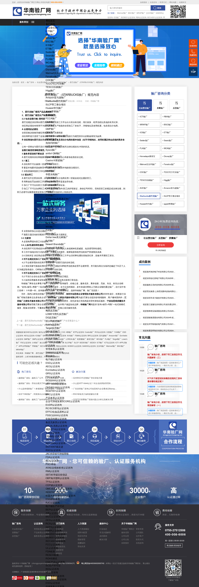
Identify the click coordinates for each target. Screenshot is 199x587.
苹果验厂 (35, 346)
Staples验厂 (52, 181)
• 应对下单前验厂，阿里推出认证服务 (33, 394)
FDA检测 (50, 551)
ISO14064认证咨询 (55, 443)
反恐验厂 (50, 286)
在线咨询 (153, 2)
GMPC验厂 (51, 251)
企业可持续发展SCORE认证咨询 (63, 401)
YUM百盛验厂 (53, 258)
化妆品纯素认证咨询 (56, 418)
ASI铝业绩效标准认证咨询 (59, 467)
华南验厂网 (29, 353)
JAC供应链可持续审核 (57, 453)
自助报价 (143, 2)
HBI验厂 (50, 191)
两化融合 (50, 356)
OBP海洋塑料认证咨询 (57, 478)
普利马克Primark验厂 (57, 289)
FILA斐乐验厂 (53, 219)
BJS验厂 (50, 240)
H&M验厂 (51, 170)
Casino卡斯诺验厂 (55, 160)
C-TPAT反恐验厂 (54, 342)
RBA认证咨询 (141, 17)
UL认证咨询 (52, 548)
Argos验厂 (51, 209)
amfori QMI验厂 (53, 153)
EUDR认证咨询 (54, 404)
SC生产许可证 (53, 565)
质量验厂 (50, 115)
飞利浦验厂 (51, 177)
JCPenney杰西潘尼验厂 (58, 198)
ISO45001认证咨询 (55, 534)
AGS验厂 (50, 212)
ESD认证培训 (53, 583)
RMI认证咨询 (52, 471)
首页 (22, 82)
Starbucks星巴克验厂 (57, 101)
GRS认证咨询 (53, 373)
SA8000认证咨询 (54, 352)
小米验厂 (50, 265)
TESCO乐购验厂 (54, 87)
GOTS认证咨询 (53, 527)
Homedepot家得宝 (55, 66)
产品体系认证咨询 (55, 397)
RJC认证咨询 (53, 502)
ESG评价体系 (53, 499)
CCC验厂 (51, 296)
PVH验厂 (50, 216)
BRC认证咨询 (53, 394)
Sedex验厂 (51, 52)
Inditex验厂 (51, 261)
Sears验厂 (51, 55)
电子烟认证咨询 (54, 359)
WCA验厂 (51, 62)
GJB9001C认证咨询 (56, 579)
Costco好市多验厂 (55, 247)
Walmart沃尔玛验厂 (56, 73)
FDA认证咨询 (53, 457)
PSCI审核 (51, 464)
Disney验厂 (52, 69)
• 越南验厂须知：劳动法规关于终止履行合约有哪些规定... (41, 383)
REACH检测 (52, 555)
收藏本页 (182, 2)
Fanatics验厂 (52, 76)
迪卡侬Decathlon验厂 (57, 136)
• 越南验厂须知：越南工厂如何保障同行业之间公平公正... (41, 399)
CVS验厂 (50, 195)
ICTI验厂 (50, 31)
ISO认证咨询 (52, 569)
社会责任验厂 (53, 27)
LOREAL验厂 (52, 279)
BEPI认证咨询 (53, 509)
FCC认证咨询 (53, 544)
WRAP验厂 (141, 13)
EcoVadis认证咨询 (55, 369)
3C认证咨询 (52, 572)
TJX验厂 (50, 230)
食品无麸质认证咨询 (56, 422)
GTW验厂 (51, 303)
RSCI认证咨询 (53, 450)
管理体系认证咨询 (55, 349)
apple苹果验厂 (53, 111)
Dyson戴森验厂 (54, 156)
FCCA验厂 (51, 118)
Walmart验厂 (122, 13)
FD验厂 (49, 163)
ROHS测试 (51, 558)
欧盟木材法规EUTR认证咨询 (60, 495)
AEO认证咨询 (53, 366)
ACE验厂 (50, 94)
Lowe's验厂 (52, 272)
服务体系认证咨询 (55, 576)
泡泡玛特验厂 (53, 142)
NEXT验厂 (51, 223)
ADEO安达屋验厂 (55, 300)
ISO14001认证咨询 (154, 17)
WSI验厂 (50, 226)
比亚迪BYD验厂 (54, 146)
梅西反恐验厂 (53, 310)
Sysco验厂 (51, 149)
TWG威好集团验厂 (55, 293)
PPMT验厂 (51, 139)
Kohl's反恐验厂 (53, 324)
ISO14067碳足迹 (54, 446)
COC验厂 (51, 80)
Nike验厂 (50, 268)
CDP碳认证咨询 (54, 485)
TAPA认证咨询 (53, 439)
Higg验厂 (50, 90)
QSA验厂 (50, 132)
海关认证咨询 (43, 332)
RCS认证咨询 (53, 523)
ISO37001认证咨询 (55, 492)
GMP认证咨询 (37, 339)
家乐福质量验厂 (54, 282)
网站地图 (172, 2)
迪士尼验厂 (44, 342)
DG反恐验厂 (52, 317)
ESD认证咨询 (53, 363)
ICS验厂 (117, 17)
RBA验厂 (50, 34)
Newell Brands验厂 (56, 244)
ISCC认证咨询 (53, 516)
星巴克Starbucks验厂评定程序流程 (40, 324)
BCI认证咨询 (52, 460)
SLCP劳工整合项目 (56, 104)
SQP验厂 (50, 125)
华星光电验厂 (53, 174)
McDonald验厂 (53, 275)
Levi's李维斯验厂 (54, 205)
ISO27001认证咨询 (55, 390)
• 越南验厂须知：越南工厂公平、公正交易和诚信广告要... (41, 377)
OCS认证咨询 (53, 520)
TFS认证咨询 (52, 481)
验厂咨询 (50, 24)
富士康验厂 (51, 307)
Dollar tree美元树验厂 (57, 237)
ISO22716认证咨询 (55, 429)
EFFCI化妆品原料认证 (57, 411)
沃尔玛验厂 (150, 13)
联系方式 (163, 2)
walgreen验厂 (53, 202)
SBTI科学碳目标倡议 (56, 474)
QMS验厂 (51, 122)
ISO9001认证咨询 (128, 17)
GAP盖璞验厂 (53, 188)
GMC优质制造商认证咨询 (59, 488)
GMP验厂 (51, 129)
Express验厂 (52, 184)
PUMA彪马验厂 (54, 167)
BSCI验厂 (132, 13)
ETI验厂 (50, 48)
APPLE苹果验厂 (25, 346)
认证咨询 (50, 345)
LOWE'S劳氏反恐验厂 (57, 314)
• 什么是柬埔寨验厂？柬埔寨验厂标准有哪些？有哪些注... (41, 388)
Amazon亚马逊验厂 (56, 97)
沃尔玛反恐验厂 (54, 321)
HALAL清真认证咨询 (56, 425)
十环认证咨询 (53, 432)
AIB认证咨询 (52, 513)
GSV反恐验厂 (53, 331)
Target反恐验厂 (53, 328)
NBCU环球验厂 (54, 254)
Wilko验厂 (51, 233)
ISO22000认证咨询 (55, 380)
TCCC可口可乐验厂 (56, 83)
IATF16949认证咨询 (56, 383)
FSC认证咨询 (53, 376)
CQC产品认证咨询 (55, 562)
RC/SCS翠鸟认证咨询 (57, 408)
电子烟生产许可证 (55, 506)
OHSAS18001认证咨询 (58, 387)
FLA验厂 (50, 59)
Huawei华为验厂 (54, 108)
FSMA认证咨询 (53, 530)
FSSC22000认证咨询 (57, 415)
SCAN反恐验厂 (54, 335)
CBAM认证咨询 (54, 436)
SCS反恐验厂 (53, 338)
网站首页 (50, 20)
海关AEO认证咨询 (30, 332)
